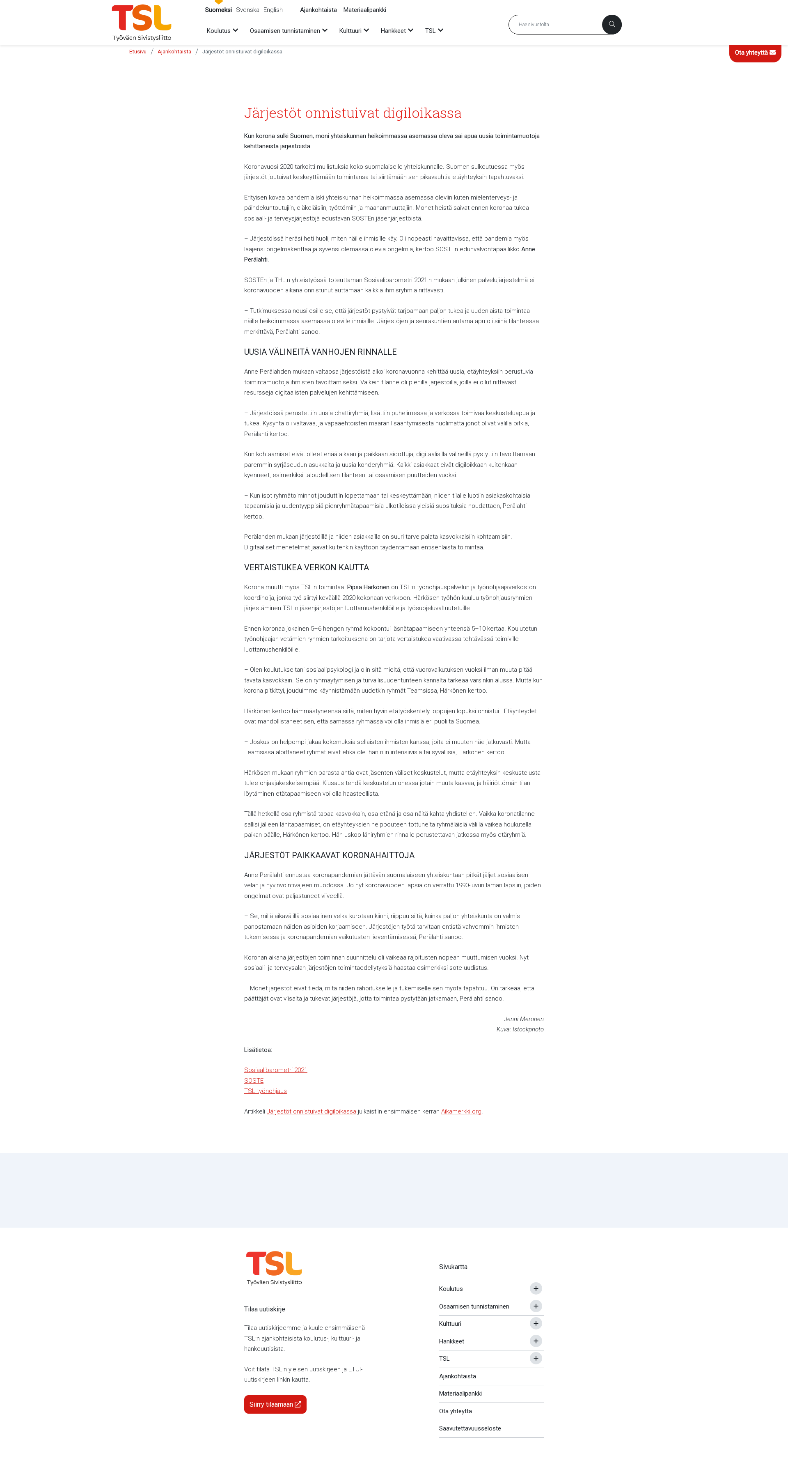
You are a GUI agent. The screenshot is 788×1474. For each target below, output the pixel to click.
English (273, 10)
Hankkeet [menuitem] (393, 30)
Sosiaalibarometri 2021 (275, 1070)
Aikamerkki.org (461, 1111)
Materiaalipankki (365, 10)
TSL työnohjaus (265, 1091)
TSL (444, 1358)
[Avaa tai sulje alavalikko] (536, 1288)
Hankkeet (451, 1341)
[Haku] (612, 24)
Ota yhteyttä (752, 52)
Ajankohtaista (318, 10)
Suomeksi (218, 10)
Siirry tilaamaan (272, 1404)
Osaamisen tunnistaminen (474, 1306)
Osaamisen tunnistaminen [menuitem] (285, 30)
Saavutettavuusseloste (470, 1428)
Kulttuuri (450, 1323)
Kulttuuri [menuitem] (350, 30)
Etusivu (138, 51)
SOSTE (253, 1080)
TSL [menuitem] (430, 30)
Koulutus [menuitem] (219, 30)
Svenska (247, 10)
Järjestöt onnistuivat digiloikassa (242, 51)
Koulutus (451, 1289)
